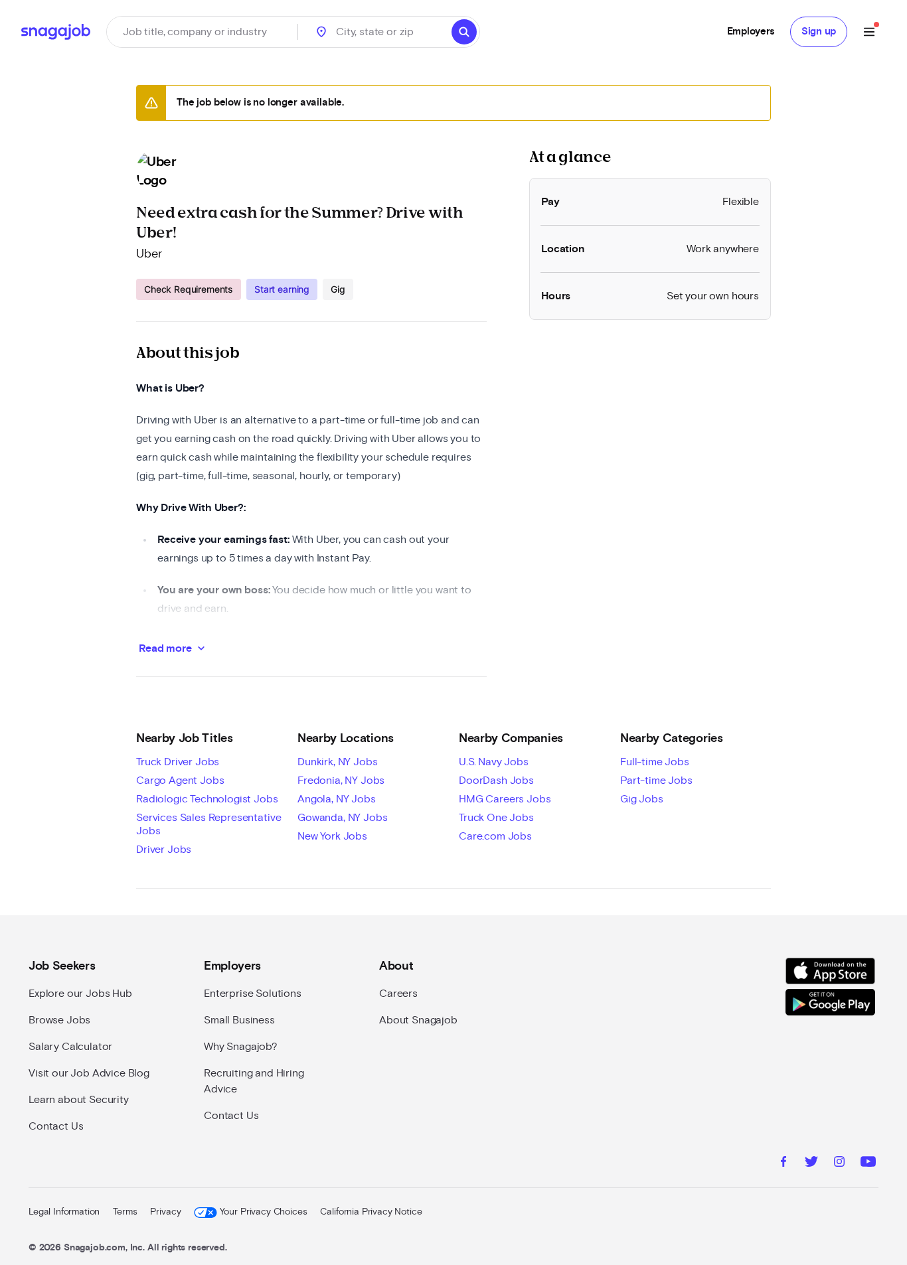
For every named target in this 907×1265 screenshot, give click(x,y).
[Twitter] (811, 1163)
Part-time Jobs (656, 780)
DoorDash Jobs (496, 780)
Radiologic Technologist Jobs (207, 799)
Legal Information (64, 1212)
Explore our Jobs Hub (80, 993)
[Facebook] (783, 1163)
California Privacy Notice (371, 1212)
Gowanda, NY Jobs (342, 817)
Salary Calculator (70, 1046)
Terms (125, 1212)
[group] (244, 289)
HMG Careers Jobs (504, 799)
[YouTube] (868, 1163)
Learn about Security (79, 1099)
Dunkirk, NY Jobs (337, 762)
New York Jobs (332, 836)
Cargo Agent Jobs (180, 780)
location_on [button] (321, 31)
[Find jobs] (464, 31)
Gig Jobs (641, 799)
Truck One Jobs (496, 817)
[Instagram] (839, 1163)
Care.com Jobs (495, 836)
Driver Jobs (163, 849)
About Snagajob (418, 1020)
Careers (398, 993)
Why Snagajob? (241, 1046)
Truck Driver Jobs (177, 762)
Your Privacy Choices (263, 1212)
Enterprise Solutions (252, 993)
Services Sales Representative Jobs (208, 824)
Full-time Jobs (654, 762)
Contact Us (56, 1126)
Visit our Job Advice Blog (89, 1073)
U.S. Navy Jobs (494, 762)
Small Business (239, 1020)
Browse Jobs (59, 1020)
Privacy (165, 1212)
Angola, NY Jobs (336, 799)
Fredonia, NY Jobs (340, 780)
